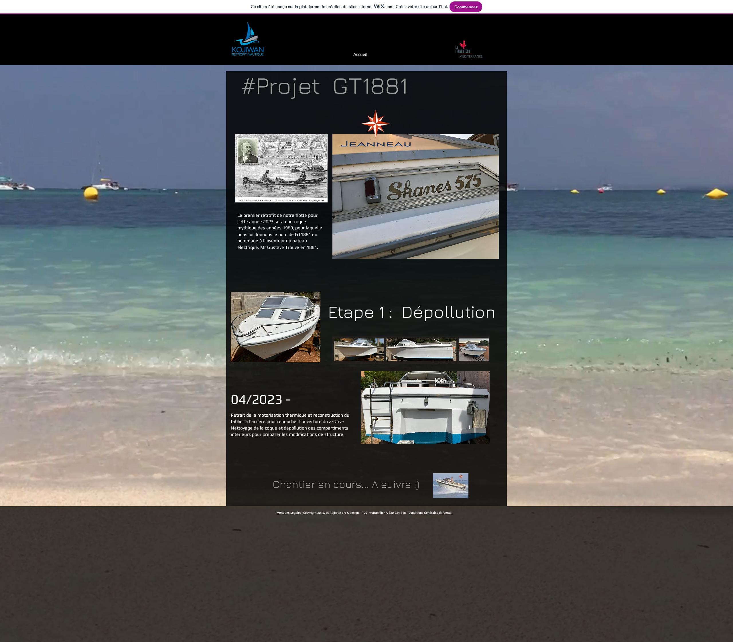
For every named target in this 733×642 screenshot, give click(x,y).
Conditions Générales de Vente (430, 512)
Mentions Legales (289, 512)
